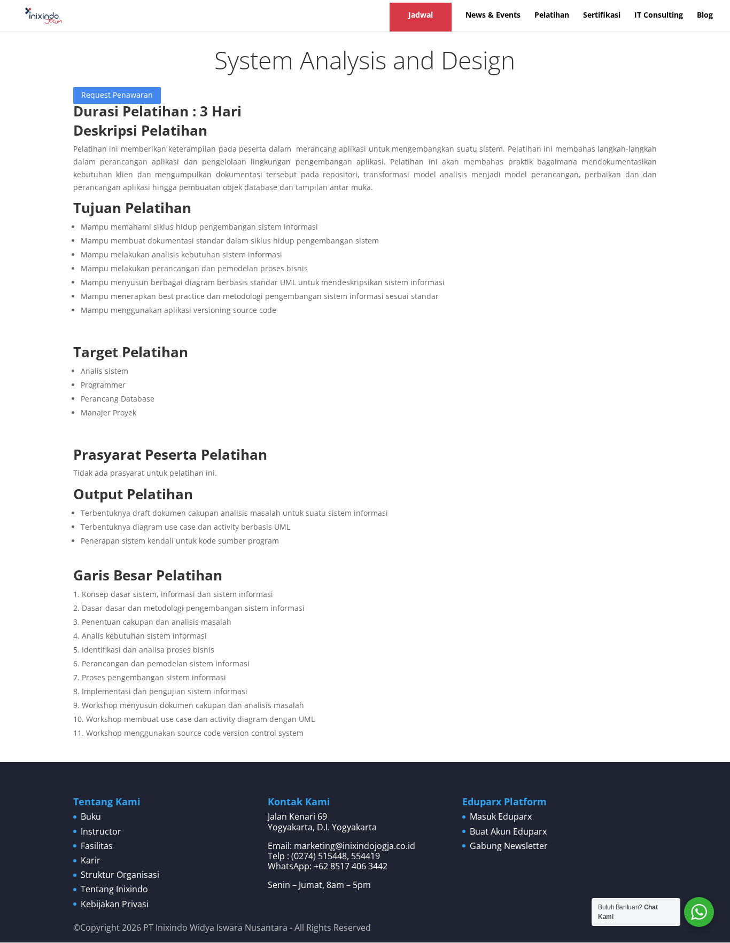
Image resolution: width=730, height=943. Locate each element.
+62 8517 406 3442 (350, 866)
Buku (91, 816)
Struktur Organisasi (120, 875)
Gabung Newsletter (509, 846)
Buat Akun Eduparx (508, 831)
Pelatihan (551, 15)
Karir (90, 860)
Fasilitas (97, 846)
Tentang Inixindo (114, 889)
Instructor (101, 831)
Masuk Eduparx (501, 816)
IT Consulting (658, 15)
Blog (705, 15)
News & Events (493, 15)
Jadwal (420, 15)
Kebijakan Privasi (115, 904)
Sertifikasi (601, 15)
